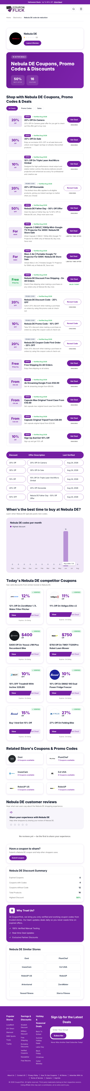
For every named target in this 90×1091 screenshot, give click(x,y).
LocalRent (10, 1025)
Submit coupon (18, 858)
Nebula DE (30, 33)
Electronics (17, 18)
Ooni (26, 958)
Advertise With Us (76, 1075)
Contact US (21, 1075)
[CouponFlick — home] (15, 9)
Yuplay (9, 1044)
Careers (49, 1078)
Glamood (9, 1032)
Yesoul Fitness (26, 993)
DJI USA (63, 967)
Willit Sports (10, 1036)
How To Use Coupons (49, 1075)
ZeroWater (63, 984)
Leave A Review (32, 43)
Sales (39, 108)
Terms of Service (37, 1078)
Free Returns (26, 1061)
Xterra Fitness (63, 993)
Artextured (27, 984)
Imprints (57, 1078)
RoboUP (63, 976)
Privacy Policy (33, 1075)
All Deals (12, 108)
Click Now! (58, 2)
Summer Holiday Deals (39, 1040)
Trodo (8, 1040)
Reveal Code (72, 188)
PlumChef (63, 958)
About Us (11, 1075)
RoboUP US (26, 976)
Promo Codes (26, 108)
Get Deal (74, 120)
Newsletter (25, 1057)
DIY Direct (10, 1029)
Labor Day (40, 1047)
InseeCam (26, 967)
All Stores (63, 1075)
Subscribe (58, 1035)
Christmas (40, 1057)
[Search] (73, 9)
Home (8, 18)
